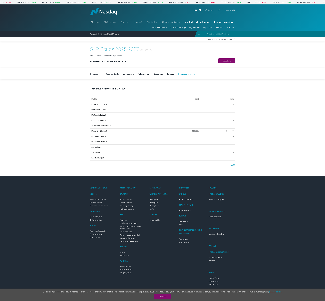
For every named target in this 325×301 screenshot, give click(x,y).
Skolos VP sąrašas (96, 217)
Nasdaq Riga (154, 203)
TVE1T (217, 2)
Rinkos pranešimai (215, 217)
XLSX (233, 165)
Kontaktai (212, 261)
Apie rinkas (123, 220)
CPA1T (12, 2)
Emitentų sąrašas (96, 203)
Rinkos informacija (178, 27)
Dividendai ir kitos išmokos (99, 206)
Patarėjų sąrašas (184, 242)
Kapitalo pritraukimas (197, 22)
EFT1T (318, 2)
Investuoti (227, 61)
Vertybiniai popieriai (159, 27)
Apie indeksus (124, 255)
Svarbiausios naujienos (216, 199)
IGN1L (268, 2)
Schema (211, 10)
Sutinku (163, 297)
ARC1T (113, 2)
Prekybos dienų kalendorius (129, 241)
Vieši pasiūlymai (125, 273)
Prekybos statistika (126, 199)
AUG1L (164, 2)
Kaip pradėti (207, 27)
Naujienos (219, 27)
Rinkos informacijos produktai (130, 235)
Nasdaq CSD (230, 10)
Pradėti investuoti (224, 22)
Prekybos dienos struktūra (128, 223)
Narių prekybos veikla (127, 209)
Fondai (124, 22)
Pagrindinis (93, 34)
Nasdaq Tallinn (155, 206)
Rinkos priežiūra (155, 220)
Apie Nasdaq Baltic (215, 257)
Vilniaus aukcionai (126, 270)
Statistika (152, 22)
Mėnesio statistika (126, 203)
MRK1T (88, 2)
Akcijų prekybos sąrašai (98, 199)
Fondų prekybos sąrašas (98, 231)
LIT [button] (219, 10)
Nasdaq (103, 11)
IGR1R (62, 2)
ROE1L (138, 2)
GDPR (152, 209)
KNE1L (191, 2)
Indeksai (137, 22)
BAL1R (38, 2)
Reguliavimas (194, 27)
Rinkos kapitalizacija (126, 206)
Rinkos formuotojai (126, 232)
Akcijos (95, 22)
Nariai (181, 225)
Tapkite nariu (183, 221)
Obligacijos (110, 22)
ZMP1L (243, 2)
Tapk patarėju (183, 239)
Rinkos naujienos (170, 22)
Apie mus (230, 27)
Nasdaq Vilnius (155, 199)
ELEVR (293, 2)
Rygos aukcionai (125, 266)
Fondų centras (95, 237)
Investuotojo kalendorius (128, 238)
